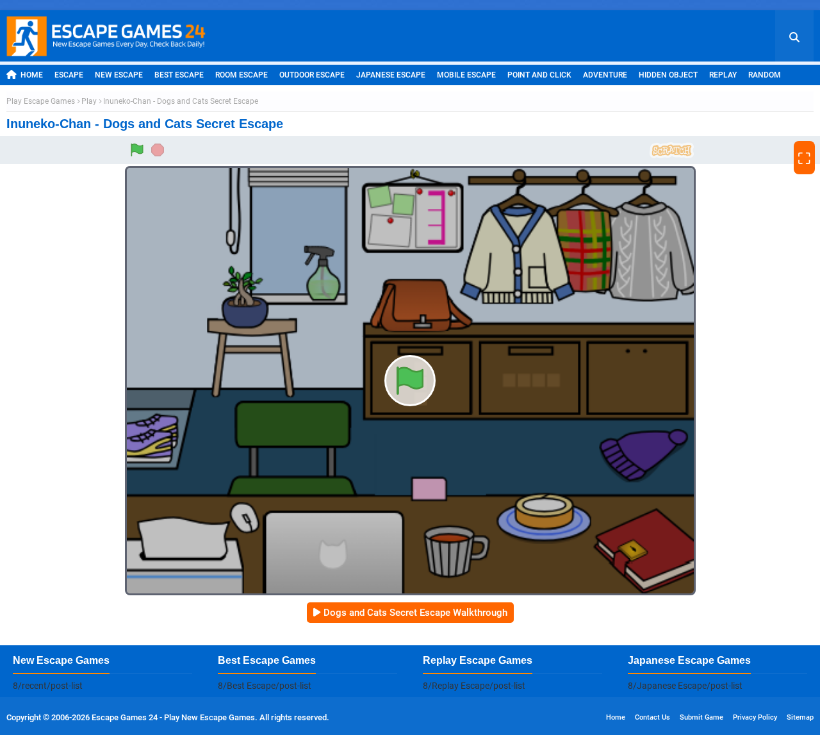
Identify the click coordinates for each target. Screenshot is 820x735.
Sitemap (800, 717)
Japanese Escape (390, 74)
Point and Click (539, 74)
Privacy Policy (755, 717)
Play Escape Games (40, 101)
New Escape (119, 74)
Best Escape (179, 74)
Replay (723, 74)
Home (31, 74)
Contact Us (652, 717)
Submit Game (701, 717)
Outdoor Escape (312, 74)
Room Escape (241, 74)
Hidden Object (668, 74)
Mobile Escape (466, 74)
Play (89, 101)
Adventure (605, 74)
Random (764, 74)
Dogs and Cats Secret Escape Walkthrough (415, 612)
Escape (68, 74)
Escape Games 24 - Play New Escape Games (173, 717)
